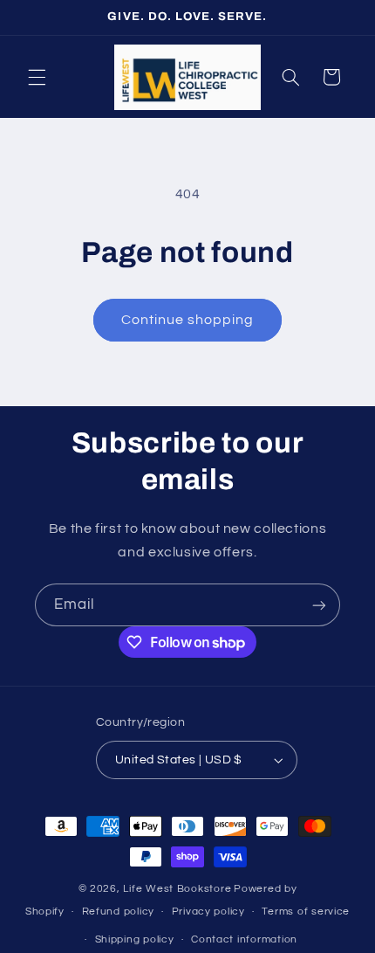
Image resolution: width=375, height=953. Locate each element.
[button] (37, 77)
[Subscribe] (319, 605)
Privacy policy (208, 911)
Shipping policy (134, 939)
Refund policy (118, 911)
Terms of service (306, 911)
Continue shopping (188, 320)
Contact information (244, 939)
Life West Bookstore (177, 889)
